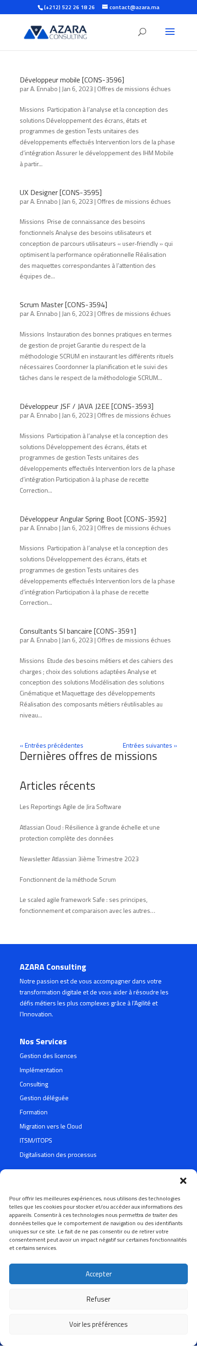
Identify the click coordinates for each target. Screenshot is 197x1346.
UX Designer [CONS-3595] (61, 192)
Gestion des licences (48, 1055)
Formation (34, 1112)
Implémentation (41, 1070)
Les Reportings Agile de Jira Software (70, 806)
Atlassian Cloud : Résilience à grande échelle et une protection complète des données (90, 832)
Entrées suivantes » (150, 745)
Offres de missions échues (134, 88)
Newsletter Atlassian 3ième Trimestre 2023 (79, 858)
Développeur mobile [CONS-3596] (72, 79)
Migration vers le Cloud (51, 1126)
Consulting (34, 1084)
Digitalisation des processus (58, 1154)
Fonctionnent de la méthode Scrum (68, 879)
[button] (183, 1180)
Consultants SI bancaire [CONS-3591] (78, 630)
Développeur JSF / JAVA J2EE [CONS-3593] (86, 406)
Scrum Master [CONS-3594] (63, 304)
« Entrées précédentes (51, 745)
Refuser (98, 1299)
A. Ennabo (44, 88)
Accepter (99, 1274)
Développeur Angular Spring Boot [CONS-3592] (93, 518)
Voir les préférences (98, 1324)
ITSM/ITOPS (36, 1140)
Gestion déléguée (44, 1097)
